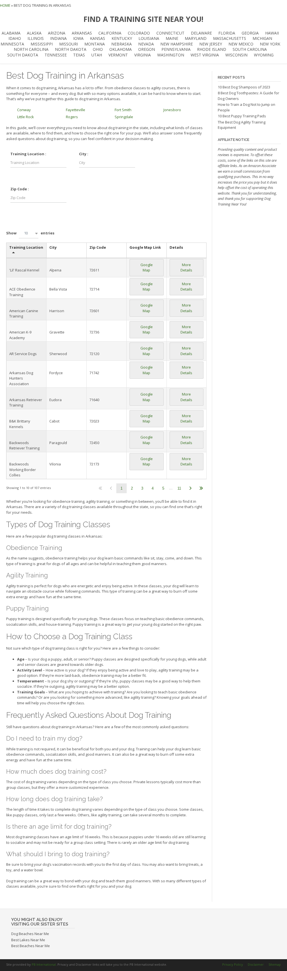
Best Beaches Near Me (30, 945)
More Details (186, 267)
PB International (44, 964)
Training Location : (28, 153)
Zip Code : (19, 188)
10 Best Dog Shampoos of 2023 (244, 87)
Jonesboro (172, 109)
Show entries (30, 233)
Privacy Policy (232, 964)
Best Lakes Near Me (28, 939)
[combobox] (28, 233)
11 (179, 488)
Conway (24, 109)
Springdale (124, 116)
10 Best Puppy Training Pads (242, 115)
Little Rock (25, 116)
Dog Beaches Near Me (30, 933)
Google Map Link (145, 247)
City (53, 247)
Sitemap (275, 964)
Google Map (146, 267)
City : (83, 153)
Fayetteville (75, 109)
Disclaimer (256, 964)
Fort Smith (123, 109)
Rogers (72, 116)
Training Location (26, 247)
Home (5, 5)
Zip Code (97, 247)
